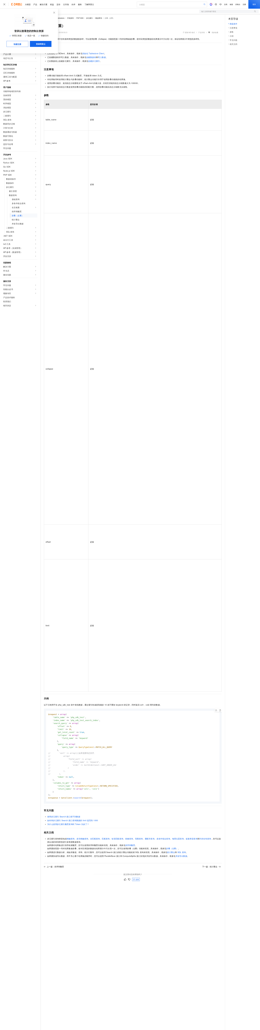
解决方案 (43, 4)
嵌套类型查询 (191, 838)
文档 (225, 4)
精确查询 (71, 838)
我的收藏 (215, 32)
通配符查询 (150, 838)
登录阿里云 (41, 44)
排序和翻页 (130, 845)
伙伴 (73, 4)
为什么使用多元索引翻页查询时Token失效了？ (68, 824)
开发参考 (70, 18)
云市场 (66, 4)
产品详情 (201, 32)
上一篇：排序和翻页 (55, 866)
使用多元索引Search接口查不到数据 (63, 816)
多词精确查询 (82, 838)
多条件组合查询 (163, 838)
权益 (52, 4)
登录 (254, 4)
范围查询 (139, 838)
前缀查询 (129, 838)
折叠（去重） (172, 848)
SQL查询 (182, 852)
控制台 (237, 4)
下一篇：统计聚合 (209, 866)
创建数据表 (91, 57)
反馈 (137, 879)
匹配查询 (106, 838)
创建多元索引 (94, 61)
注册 (244, 4)
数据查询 (98, 18)
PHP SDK (80, 18)
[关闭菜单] (4, 4)
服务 (80, 4)
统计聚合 (171, 852)
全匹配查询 (95, 838)
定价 (58, 4)
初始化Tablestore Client (93, 53)
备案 (231, 4)
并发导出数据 (181, 856)
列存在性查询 (205, 838)
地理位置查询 (178, 838)
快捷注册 (17, 44)
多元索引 (89, 18)
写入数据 (102, 57)
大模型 (28, 4)
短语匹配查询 (117, 838)
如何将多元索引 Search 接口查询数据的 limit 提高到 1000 (72, 820)
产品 (35, 4)
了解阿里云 (89, 4)
